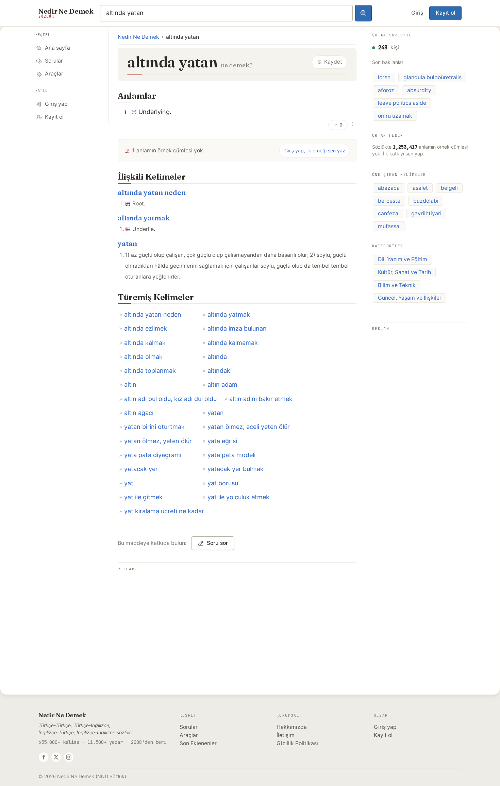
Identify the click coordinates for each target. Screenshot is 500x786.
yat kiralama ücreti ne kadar (164, 511)
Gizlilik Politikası (297, 743)
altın (130, 384)
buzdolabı (425, 201)
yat (128, 483)
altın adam (222, 384)
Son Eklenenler (198, 743)
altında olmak (143, 356)
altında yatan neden (152, 192)
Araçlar (189, 735)
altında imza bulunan (237, 328)
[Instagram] (69, 757)
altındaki (219, 370)
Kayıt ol (445, 13)
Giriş (417, 13)
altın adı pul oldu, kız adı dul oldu (170, 398)
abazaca (389, 188)
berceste (389, 201)
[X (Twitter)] (56, 757)
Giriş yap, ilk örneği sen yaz (314, 150)
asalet (420, 188)
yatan (127, 243)
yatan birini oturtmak (154, 426)
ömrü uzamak (395, 116)
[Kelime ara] (363, 13)
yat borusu (222, 483)
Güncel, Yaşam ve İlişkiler (409, 298)
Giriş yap (385, 727)
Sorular (189, 727)
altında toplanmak (150, 370)
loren (384, 77)
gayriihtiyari (426, 213)
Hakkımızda (292, 727)
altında (217, 356)
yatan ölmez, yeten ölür (158, 441)
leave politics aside (402, 103)
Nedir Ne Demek (138, 37)
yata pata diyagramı (152, 454)
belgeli (449, 188)
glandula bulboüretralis (432, 77)
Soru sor (217, 543)
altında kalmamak (232, 342)
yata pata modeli (231, 454)
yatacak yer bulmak (235, 468)
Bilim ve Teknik (397, 285)
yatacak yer (141, 468)
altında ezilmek (145, 328)
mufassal (389, 226)
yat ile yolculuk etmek (238, 497)
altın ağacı (138, 412)
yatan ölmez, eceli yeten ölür (248, 426)
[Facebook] (43, 757)
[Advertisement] (237, 621)
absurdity (419, 90)
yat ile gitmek (143, 497)
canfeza (388, 213)
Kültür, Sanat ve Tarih (404, 272)
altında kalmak (145, 342)
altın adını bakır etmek (261, 398)
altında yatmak (144, 218)
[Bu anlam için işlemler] (352, 124)
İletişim (286, 735)
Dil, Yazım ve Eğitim (402, 259)
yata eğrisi (222, 441)
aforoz (386, 90)
